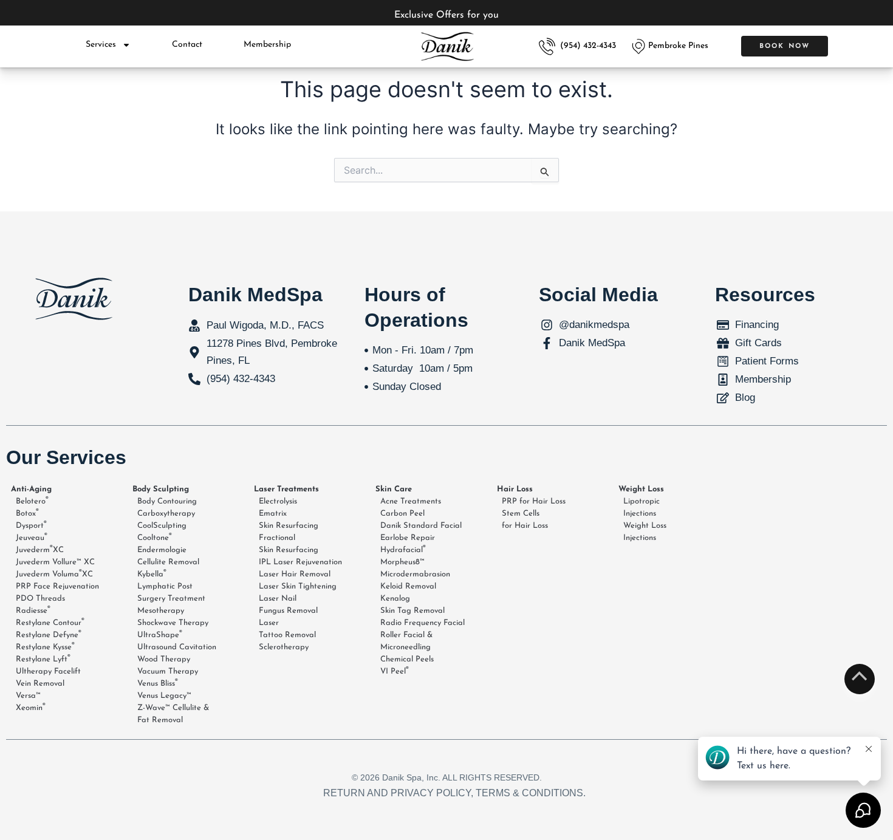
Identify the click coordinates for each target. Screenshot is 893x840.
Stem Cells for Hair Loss (525, 520)
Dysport (31, 525)
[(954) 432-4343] (547, 46)
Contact (187, 44)
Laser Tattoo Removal (287, 629)
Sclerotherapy (284, 647)
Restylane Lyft (43, 659)
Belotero (32, 501)
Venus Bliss (157, 683)
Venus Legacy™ (164, 696)
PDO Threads (40, 599)
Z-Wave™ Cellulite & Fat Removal (173, 714)
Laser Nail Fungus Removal (288, 605)
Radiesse (33, 610)
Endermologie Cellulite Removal (168, 556)
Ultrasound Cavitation (176, 647)
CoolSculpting (161, 526)
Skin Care (393, 489)
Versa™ (28, 696)
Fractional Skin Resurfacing (288, 544)
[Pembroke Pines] (638, 46)
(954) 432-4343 (588, 45)
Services (101, 44)
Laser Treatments (286, 489)
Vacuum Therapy (167, 671)
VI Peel (394, 671)
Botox (27, 513)
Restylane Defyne (48, 635)
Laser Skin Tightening (298, 586)
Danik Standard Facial (421, 526)
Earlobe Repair (407, 538)
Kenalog (395, 599)
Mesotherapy (160, 611)
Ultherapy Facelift (48, 671)
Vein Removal (40, 684)
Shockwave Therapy (172, 623)
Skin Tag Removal (412, 611)
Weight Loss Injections (644, 532)
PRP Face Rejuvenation (57, 586)
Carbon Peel (402, 513)
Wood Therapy (163, 659)
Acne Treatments (410, 501)
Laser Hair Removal (294, 574)
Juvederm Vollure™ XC (55, 562)
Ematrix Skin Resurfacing (288, 520)
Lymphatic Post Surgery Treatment (171, 592)
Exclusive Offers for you (446, 15)
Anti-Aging (31, 489)
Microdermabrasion (415, 574)
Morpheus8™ (402, 562)
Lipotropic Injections (641, 507)
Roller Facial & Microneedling (406, 641)
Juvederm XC (40, 550)
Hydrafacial (403, 550)
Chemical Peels (407, 659)
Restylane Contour (50, 622)
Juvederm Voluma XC (54, 574)
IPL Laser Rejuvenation (300, 562)
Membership (267, 44)
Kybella (151, 574)
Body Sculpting (160, 489)
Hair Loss (515, 489)
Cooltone (154, 537)
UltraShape (159, 635)
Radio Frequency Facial (422, 623)
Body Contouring (167, 501)
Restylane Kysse (45, 647)
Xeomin (31, 707)
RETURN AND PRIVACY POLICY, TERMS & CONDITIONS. (454, 793)
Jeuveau (31, 537)
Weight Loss (641, 489)
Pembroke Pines (678, 45)
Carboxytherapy (166, 513)
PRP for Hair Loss (534, 501)
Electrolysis (278, 501)
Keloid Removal (408, 586)
